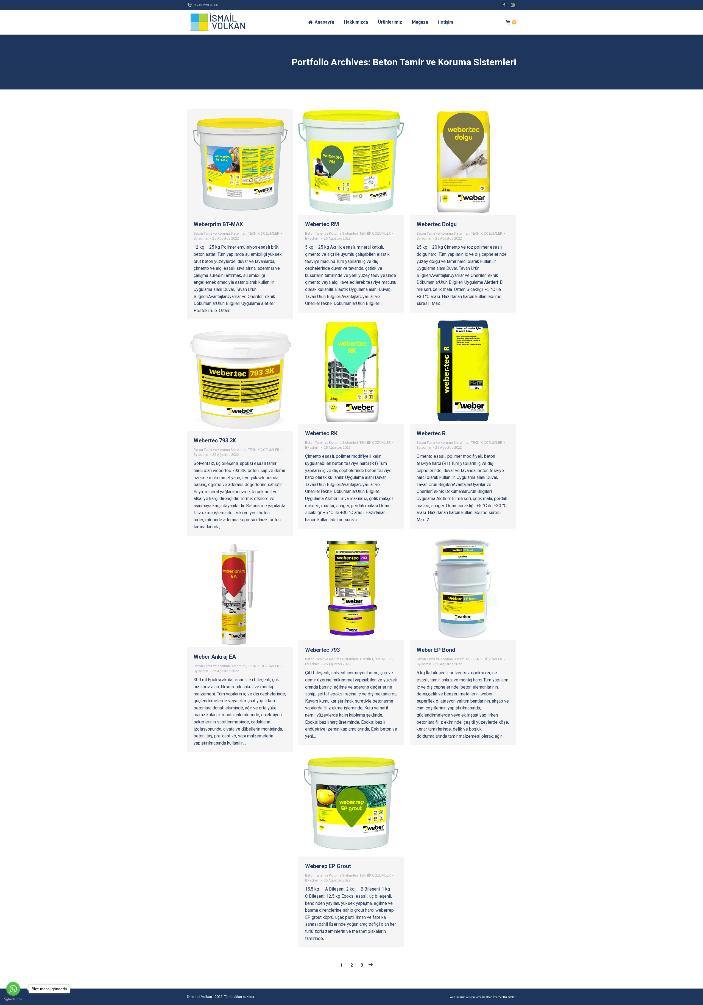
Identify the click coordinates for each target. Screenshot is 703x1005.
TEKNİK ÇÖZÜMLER (263, 233)
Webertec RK (321, 433)
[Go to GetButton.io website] (13, 999)
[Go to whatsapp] (13, 989)
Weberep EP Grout (328, 866)
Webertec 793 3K (215, 440)
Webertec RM (322, 224)
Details (247, 162)
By (201, 238)
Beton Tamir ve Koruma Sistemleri (220, 233)
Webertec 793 (322, 650)
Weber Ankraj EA (215, 656)
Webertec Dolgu (437, 224)
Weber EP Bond (436, 650)
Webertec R (431, 433)
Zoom (232, 162)
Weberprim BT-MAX (218, 224)
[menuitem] (321, 22)
